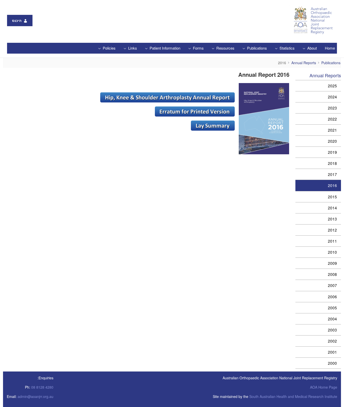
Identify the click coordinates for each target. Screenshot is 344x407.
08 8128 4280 (42, 387)
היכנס (16, 20)
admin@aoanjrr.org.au (35, 396)
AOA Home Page (323, 387)
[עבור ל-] (312, 20)
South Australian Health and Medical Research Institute (293, 396)
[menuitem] (330, 48)
